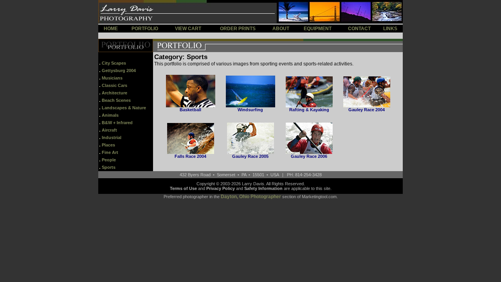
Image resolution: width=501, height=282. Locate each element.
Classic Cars (114, 85)
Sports (108, 167)
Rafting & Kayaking (309, 109)
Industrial (111, 137)
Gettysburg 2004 (119, 70)
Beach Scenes (116, 100)
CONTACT (359, 28)
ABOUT (280, 28)
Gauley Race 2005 (250, 156)
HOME (111, 28)
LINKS (390, 28)
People (109, 159)
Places (108, 145)
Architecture (114, 92)
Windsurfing (250, 109)
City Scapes (114, 63)
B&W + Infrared (117, 122)
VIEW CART (188, 28)
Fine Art (110, 152)
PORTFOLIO (145, 28)
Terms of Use (183, 188)
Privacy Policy (220, 188)
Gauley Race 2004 (366, 109)
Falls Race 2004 (190, 156)
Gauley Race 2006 (309, 156)
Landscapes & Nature (124, 107)
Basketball (190, 109)
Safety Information (263, 188)
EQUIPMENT (318, 28)
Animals (110, 115)
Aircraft (109, 130)
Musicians (112, 78)
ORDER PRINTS (238, 28)
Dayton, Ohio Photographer (251, 196)
